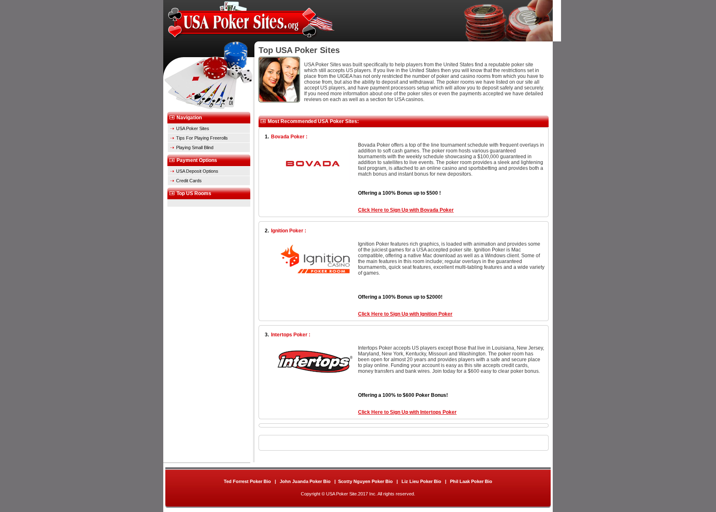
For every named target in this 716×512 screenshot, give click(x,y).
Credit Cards (189, 180)
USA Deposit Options (197, 171)
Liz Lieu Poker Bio (422, 481)
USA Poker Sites (192, 128)
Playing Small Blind (194, 147)
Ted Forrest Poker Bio (248, 481)
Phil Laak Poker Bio (471, 481)
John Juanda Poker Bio (306, 481)
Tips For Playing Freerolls (202, 137)
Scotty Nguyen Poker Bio (365, 481)
